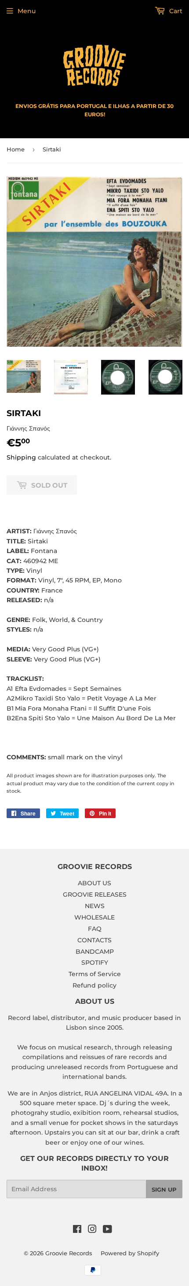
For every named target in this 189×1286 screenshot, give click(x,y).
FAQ (95, 929)
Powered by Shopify (130, 1253)
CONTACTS (94, 940)
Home (16, 149)
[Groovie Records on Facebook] (77, 1230)
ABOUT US (94, 883)
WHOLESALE (94, 917)
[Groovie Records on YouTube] (107, 1230)
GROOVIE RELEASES (95, 894)
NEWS (95, 906)
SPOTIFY (94, 962)
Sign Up (164, 1189)
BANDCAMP (95, 952)
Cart (174, 11)
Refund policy (94, 985)
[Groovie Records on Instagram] (92, 1230)
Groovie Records (68, 1253)
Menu (27, 11)
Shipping (21, 457)
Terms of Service (95, 974)
